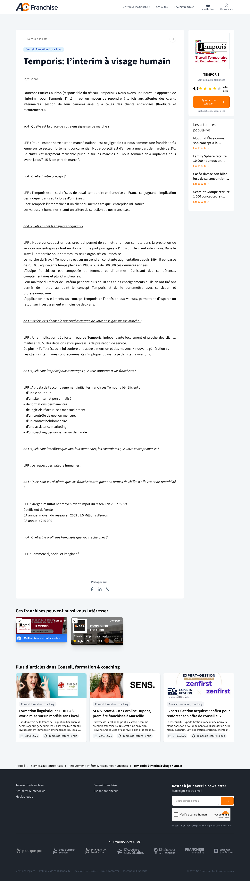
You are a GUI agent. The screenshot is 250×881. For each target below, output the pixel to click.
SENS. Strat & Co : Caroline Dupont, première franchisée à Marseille (122, 713)
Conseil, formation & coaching (43, 49)
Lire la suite (199, 148)
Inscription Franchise (135, 871)
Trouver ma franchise (30, 785)
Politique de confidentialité (55, 871)
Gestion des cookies (85, 871)
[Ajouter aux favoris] (19, 620)
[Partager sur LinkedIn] (99, 589)
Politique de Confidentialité (217, 825)
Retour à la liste (37, 39)
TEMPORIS (211, 74)
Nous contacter (110, 871)
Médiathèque (24, 797)
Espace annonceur (106, 791)
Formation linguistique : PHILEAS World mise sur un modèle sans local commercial (49, 716)
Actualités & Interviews (30, 791)
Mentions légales (25, 871)
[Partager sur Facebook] (92, 589)
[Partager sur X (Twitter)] (107, 589)
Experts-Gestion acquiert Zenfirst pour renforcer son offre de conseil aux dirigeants (198, 716)
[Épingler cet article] (173, 39)
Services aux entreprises (211, 80)
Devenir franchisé (105, 785)
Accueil (20, 766)
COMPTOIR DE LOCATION (99, 628)
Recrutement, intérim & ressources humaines (98, 766)
